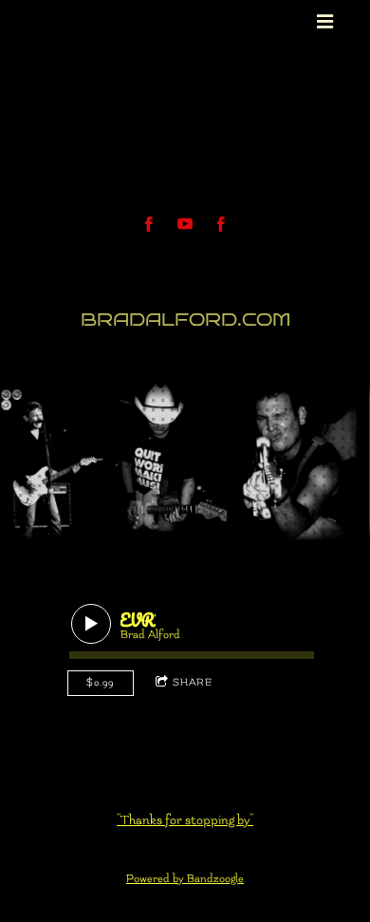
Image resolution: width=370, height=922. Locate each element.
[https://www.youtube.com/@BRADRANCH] (185, 224)
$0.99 (100, 682)
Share (193, 682)
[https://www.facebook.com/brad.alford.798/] (149, 224)
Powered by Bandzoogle (185, 879)
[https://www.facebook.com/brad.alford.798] (221, 224)
